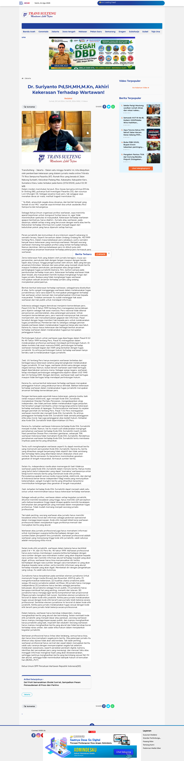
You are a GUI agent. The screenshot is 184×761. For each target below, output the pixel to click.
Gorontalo (43, 31)
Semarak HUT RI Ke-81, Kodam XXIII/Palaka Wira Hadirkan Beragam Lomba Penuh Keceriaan (134, 120)
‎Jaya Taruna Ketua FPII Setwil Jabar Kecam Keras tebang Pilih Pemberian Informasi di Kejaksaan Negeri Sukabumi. (134, 132)
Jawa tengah (68, 31)
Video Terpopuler (130, 80)
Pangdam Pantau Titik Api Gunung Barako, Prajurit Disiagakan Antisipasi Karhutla (134, 157)
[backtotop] (92, 725)
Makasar (83, 31)
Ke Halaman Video (140, 88)
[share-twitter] (109, 107)
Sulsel (145, 31)
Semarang (110, 31)
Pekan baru (96, 31)
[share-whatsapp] (113, 107)
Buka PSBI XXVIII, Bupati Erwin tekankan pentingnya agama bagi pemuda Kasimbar (133, 144)
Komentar (30, 107)
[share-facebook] (104, 107)
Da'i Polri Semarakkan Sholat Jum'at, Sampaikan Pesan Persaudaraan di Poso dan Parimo (52, 683)
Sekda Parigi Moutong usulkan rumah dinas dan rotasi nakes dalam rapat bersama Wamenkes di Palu (134, 108)
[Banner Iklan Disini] (92, 747)
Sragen (122, 31)
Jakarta (55, 31)
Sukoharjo (134, 31)
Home (27, 3)
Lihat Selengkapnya (140, 168)
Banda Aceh (29, 31)
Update (101, 254)
